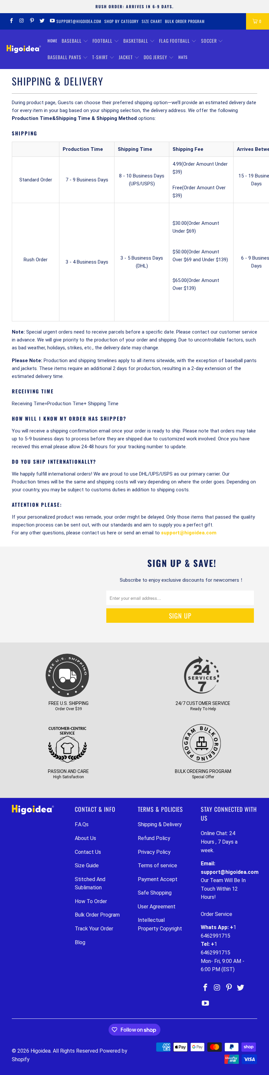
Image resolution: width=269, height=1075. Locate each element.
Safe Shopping (155, 893)
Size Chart (152, 21)
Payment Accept (157, 879)
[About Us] (67, 763)
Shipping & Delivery (160, 824)
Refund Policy (154, 838)
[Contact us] (202, 694)
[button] (75, 41)
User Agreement (157, 906)
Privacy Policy (154, 852)
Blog (80, 942)
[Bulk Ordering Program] (202, 763)
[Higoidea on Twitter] (42, 21)
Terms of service (157, 865)
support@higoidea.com (78, 21)
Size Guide (87, 865)
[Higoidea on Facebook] (11, 21)
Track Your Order (94, 928)
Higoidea (41, 1051)
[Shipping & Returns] (67, 694)
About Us (85, 838)
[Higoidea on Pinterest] (31, 21)
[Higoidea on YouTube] (52, 21)
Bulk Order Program (185, 21)
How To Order (91, 901)
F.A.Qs (82, 824)
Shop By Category (121, 21)
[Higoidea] (24, 49)
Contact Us (88, 852)
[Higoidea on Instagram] (21, 21)
